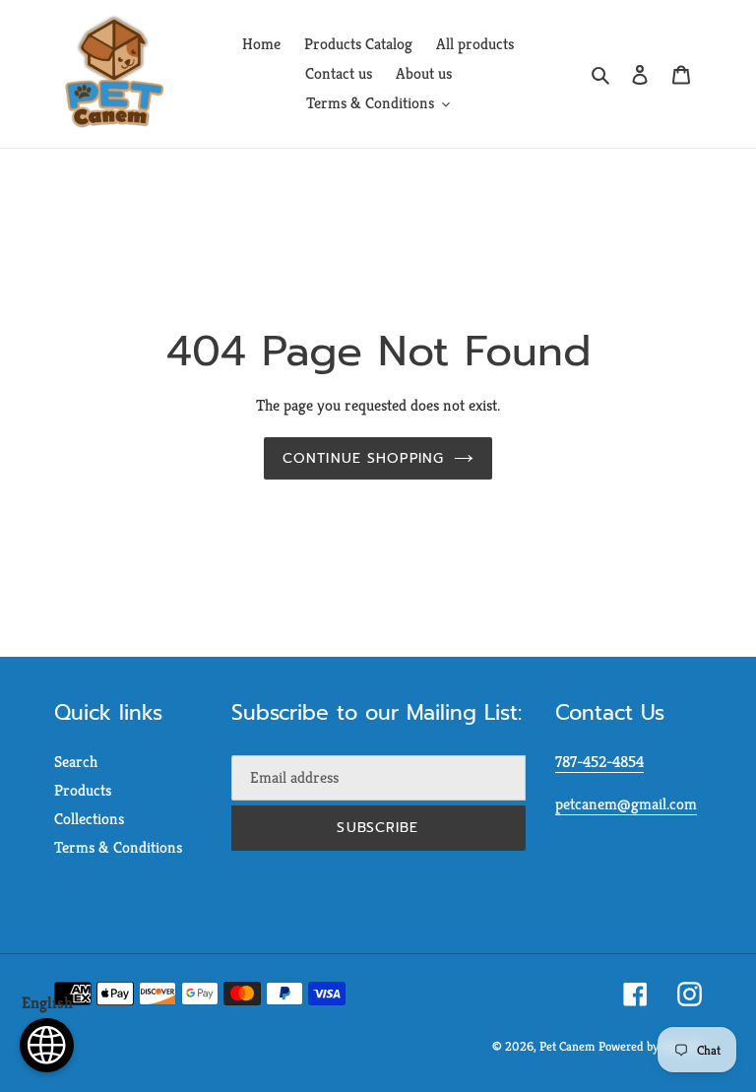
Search (75, 761)
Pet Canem (567, 1046)
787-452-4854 (599, 761)
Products (82, 790)
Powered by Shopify (650, 1046)
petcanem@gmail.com (626, 804)
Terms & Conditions (118, 847)
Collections (89, 818)
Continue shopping (363, 458)
